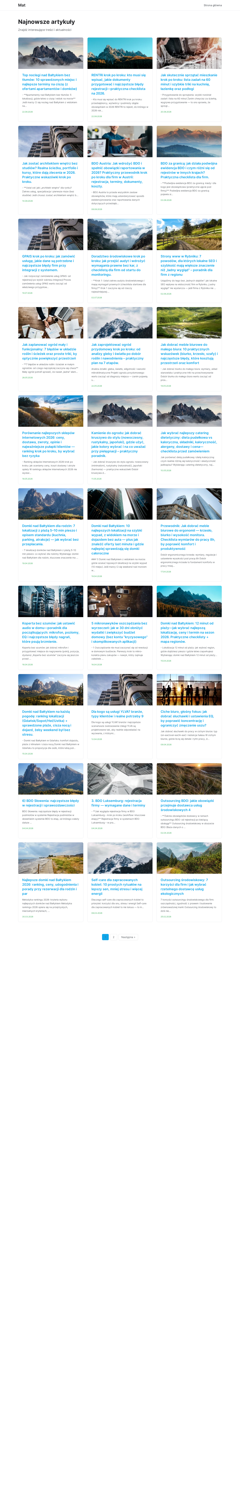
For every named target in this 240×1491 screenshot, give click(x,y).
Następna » (128, 937)
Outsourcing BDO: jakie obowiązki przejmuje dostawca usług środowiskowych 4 (187, 805)
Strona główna (213, 5)
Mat (21, 5)
